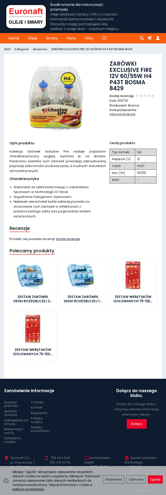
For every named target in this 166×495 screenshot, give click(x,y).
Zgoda (155, 479)
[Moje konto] (158, 38)
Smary (52, 38)
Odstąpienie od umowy (16, 422)
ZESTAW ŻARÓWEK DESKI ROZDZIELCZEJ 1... (83, 298)
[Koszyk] (150, 38)
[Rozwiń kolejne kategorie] (104, 38)
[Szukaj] (142, 38)
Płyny (71, 38)
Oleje (32, 38)
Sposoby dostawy (10, 413)
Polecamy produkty (32, 251)
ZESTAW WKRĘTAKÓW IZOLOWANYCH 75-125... (133, 298)
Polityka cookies (37, 420)
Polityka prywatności (40, 429)
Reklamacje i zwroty (14, 431)
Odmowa (136, 479)
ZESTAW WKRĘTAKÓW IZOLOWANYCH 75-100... (33, 351)
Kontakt (37, 407)
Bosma (133, 105)
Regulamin (39, 413)
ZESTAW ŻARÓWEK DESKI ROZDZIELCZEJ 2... (33, 298)
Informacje (42, 390)
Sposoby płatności (11, 404)
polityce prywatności (28, 489)
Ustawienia (113, 479)
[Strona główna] (26, 17)
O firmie (37, 402)
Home (13, 38)
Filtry (89, 38)
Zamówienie (16, 390)
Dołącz (136, 424)
